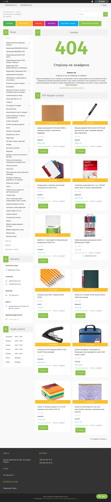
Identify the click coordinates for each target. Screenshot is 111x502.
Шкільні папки (11, 236)
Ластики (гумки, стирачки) (15, 141)
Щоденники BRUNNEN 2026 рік (17, 48)
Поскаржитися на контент (52, 498)
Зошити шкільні (11, 214)
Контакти (51, 23)
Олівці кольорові (12, 121)
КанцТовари (24, 23)
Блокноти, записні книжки (15, 83)
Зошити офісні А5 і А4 (13, 211)
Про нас (38, 23)
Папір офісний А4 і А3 (13, 99)
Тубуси (8, 221)
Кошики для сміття (12, 134)
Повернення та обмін (90, 23)
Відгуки (8, 245)
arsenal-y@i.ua (14, 319)
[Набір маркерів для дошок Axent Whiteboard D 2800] (90, 225)
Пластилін (9, 169)
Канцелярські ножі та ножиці (16, 112)
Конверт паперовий (13, 131)
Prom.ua (65, 496)
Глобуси (9, 102)
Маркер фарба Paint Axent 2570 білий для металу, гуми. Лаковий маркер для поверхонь (90, 130)
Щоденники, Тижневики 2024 (16, 71)
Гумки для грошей (12, 183)
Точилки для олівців (13, 217)
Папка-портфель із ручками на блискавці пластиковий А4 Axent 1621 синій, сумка (90, 352)
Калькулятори (11, 109)
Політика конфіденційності (69, 498)
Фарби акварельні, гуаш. (15, 229)
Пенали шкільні (11, 165)
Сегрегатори (10, 195)
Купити (44, 151)
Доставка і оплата (68, 23)
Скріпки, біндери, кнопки (15, 204)
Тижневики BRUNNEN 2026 (15, 51)
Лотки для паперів (12, 148)
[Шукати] (105, 14)
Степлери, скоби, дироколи (15, 207)
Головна (9, 23)
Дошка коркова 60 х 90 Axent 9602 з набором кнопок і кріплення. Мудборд (51, 130)
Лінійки (8, 144)
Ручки (8, 186)
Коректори (10, 138)
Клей (8, 128)
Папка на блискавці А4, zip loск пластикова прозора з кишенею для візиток (89, 409)
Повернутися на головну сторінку (71, 88)
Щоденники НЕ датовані (14, 74)
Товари (7, 38)
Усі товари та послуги (98, 439)
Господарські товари (13, 105)
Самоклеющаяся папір (14, 95)
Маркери (9, 151)
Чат (103, 496)
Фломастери (10, 233)
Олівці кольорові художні (15, 124)
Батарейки (10, 87)
